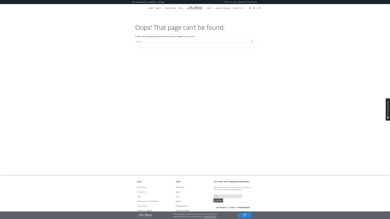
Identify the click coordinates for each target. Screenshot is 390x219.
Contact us (228, 2)
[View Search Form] (250, 8)
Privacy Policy (142, 206)
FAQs (234, 2)
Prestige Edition (182, 206)
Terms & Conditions (144, 210)
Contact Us (238, 8)
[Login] (259, 8)
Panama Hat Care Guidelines (247, 2)
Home (151, 8)
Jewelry (178, 201)
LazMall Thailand (222, 8)
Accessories (180, 187)
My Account (141, 187)
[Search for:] (195, 41)
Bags (178, 192)
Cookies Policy (209, 216)
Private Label (170, 8)
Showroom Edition (183, 210)
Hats (177, 196)
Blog (181, 8)
